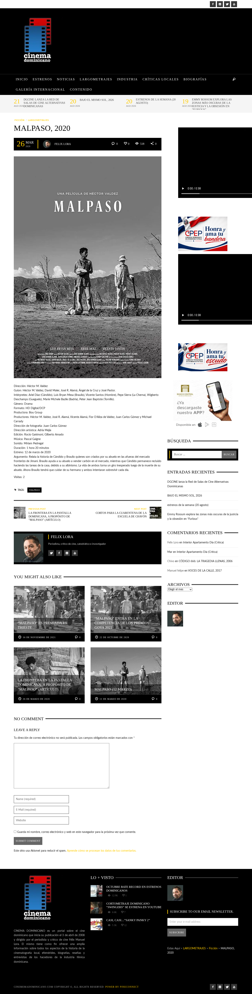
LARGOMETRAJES (38, 120)
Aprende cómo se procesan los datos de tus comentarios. (101, 850)
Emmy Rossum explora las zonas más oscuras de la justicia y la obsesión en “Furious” (212, 104)
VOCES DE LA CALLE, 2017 (205, 570)
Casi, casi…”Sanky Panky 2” (128, 920)
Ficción (19, 120)
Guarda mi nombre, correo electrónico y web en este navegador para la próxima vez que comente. (76, 832)
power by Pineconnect (122, 987)
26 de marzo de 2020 (36, 699)
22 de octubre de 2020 (114, 637)
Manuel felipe (175, 570)
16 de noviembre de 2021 (39, 637)
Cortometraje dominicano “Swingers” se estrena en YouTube (133, 905)
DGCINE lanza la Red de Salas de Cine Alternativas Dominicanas (44, 103)
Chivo (170, 561)
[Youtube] (234, 4)
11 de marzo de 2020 (113, 699)
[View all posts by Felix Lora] (47, 144)
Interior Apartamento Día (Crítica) (203, 542)
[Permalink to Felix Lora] (175, 618)
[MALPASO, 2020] (87, 267)
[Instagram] (220, 4)
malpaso (34, 490)
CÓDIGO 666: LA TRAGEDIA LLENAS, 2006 (206, 561)
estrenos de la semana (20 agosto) (156, 101)
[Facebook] (213, 4)
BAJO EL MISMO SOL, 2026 (97, 99)
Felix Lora (63, 143)
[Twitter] (227, 4)
